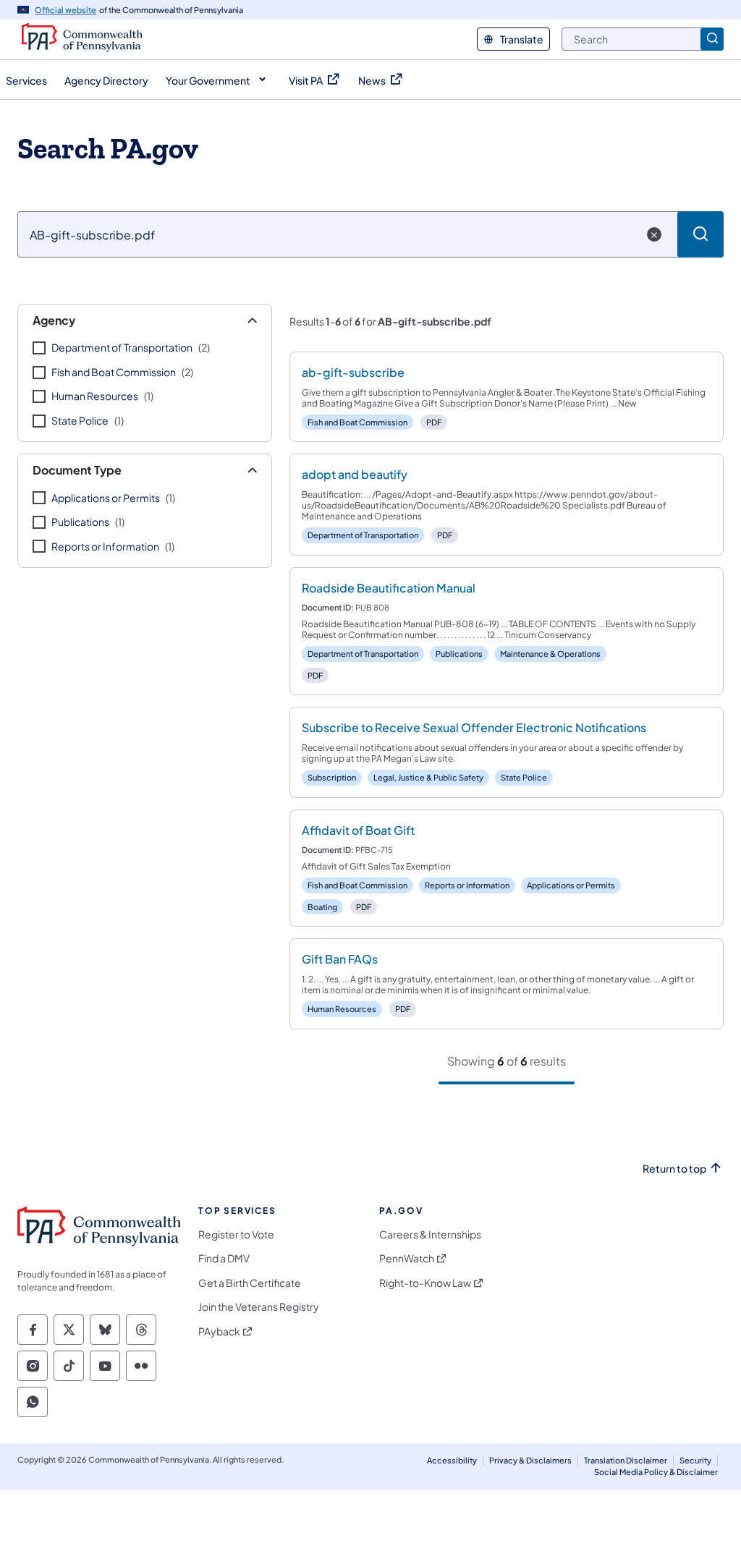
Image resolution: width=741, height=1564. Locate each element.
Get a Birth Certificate (249, 1283)
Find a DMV (224, 1258)
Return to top (674, 1169)
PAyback (219, 1331)
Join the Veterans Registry (258, 1307)
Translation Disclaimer (625, 1460)
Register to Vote (236, 1234)
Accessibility (452, 1460)
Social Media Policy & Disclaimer (656, 1471)
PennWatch (406, 1258)
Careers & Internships (430, 1234)
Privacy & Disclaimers (530, 1460)
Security (695, 1460)
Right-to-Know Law (425, 1283)
